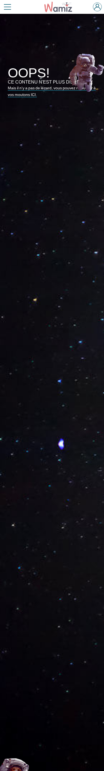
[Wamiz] (61, 7)
